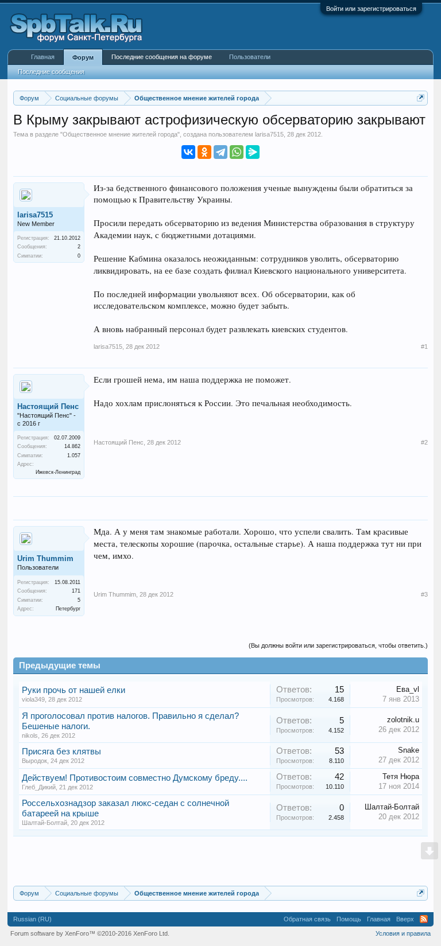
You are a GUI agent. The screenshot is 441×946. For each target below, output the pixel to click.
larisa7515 (269, 134)
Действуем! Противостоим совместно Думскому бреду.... (134, 778)
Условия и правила (403, 933)
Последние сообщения (51, 71)
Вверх (405, 919)
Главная (43, 56)
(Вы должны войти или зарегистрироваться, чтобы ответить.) (338, 645)
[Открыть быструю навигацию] (420, 98)
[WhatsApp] (236, 152)
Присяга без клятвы (61, 751)
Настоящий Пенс (48, 406)
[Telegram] (220, 152)
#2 (424, 442)
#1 (424, 346)
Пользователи (249, 56)
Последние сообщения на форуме (161, 56)
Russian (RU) (32, 919)
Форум (83, 57)
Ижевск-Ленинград (58, 472)
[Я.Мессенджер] (253, 152)
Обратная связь (307, 919)
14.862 (72, 446)
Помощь (348, 919)
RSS (424, 919)
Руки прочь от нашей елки (73, 690)
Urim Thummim (45, 558)
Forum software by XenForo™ (89, 933)
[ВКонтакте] (188, 152)
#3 (424, 594)
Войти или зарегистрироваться (371, 8)
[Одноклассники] (204, 152)
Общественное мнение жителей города (120, 134)
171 (76, 591)
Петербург (68, 609)
